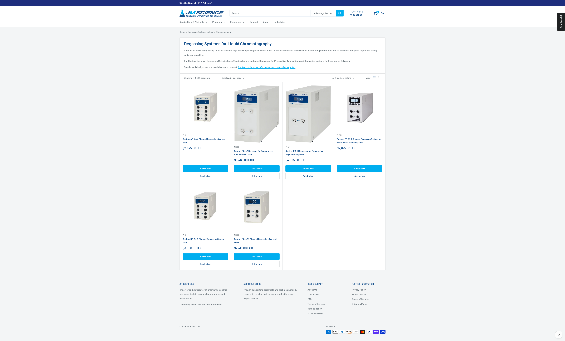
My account (355, 14)
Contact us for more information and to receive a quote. (266, 67)
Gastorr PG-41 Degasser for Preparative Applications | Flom (304, 153)
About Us (312, 289)
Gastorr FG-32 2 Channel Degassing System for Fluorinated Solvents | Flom (359, 141)
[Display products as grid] (374, 78)
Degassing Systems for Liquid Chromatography (209, 32)
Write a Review (315, 313)
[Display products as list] (379, 78)
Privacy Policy (359, 289)
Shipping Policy (359, 303)
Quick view (205, 176)
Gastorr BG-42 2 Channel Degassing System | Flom (255, 241)
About (266, 21)
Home (182, 32)
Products (217, 21)
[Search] (340, 13)
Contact (254, 21)
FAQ (309, 299)
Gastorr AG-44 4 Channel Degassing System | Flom (204, 141)
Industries (280, 21)
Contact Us (313, 294)
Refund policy (315, 308)
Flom (185, 135)
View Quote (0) (561, 21)
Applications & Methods (192, 21)
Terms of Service (316, 303)
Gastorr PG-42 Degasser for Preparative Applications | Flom (253, 153)
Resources (235, 21)
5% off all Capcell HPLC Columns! (196, 3)
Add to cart (205, 168)
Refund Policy (359, 294)
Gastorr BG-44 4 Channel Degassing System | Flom (204, 241)
